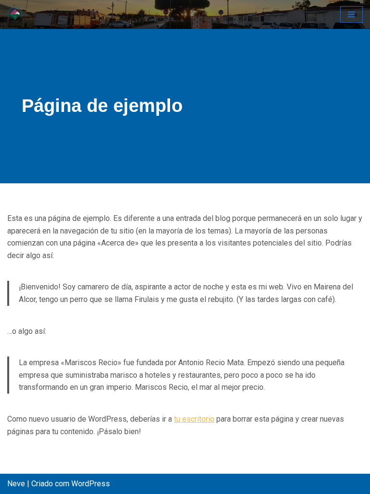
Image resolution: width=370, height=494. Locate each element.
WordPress (90, 483)
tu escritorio (194, 419)
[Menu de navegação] (351, 14)
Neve (16, 483)
